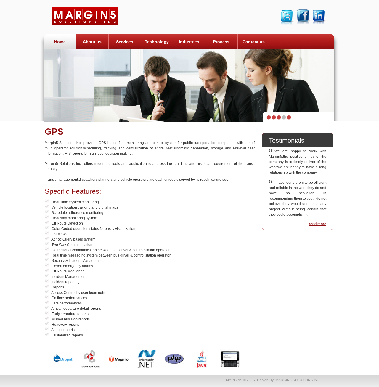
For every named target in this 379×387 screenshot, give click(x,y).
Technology (157, 41)
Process (221, 41)
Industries (189, 41)
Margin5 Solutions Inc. (298, 380)
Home (60, 41)
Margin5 (234, 380)
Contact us (254, 41)
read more (317, 224)
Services (124, 41)
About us (92, 41)
